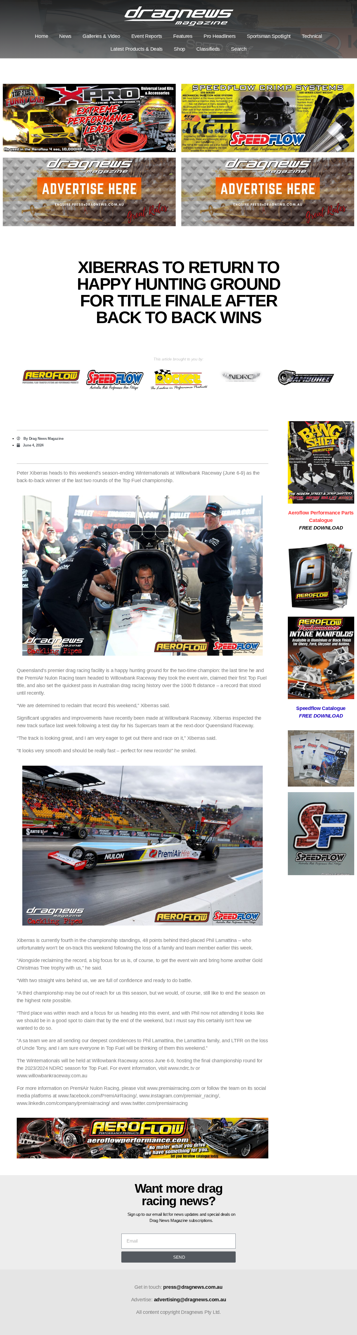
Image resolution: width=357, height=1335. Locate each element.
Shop (179, 49)
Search (238, 49)
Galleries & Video (101, 36)
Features (182, 36)
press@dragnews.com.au (192, 1287)
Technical (312, 36)
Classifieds (208, 49)
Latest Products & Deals (136, 49)
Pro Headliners (220, 36)
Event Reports (146, 36)
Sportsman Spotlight (269, 36)
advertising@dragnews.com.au (190, 1299)
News (65, 36)
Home (41, 36)
